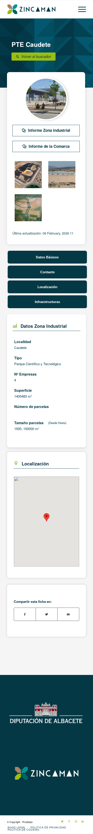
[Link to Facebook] (69, 821)
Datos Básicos (47, 257)
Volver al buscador (36, 56)
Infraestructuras (47, 302)
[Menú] (80, 9)
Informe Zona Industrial (49, 130)
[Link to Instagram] (75, 821)
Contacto (47, 272)
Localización (47, 287)
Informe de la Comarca (49, 146)
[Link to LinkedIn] (82, 821)
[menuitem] (16, 827)
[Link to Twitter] (62, 821)
